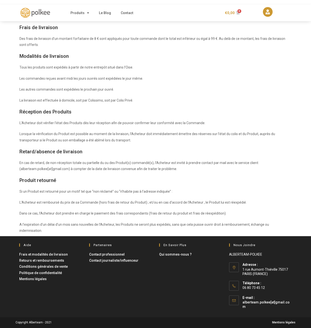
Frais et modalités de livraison (43, 254)
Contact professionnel (107, 254)
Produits (77, 13)
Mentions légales (33, 279)
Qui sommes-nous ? (175, 254)
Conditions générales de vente (43, 266)
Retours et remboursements (41, 260)
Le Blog (105, 13)
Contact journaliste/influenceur (113, 260)
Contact (127, 13)
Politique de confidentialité (40, 273)
